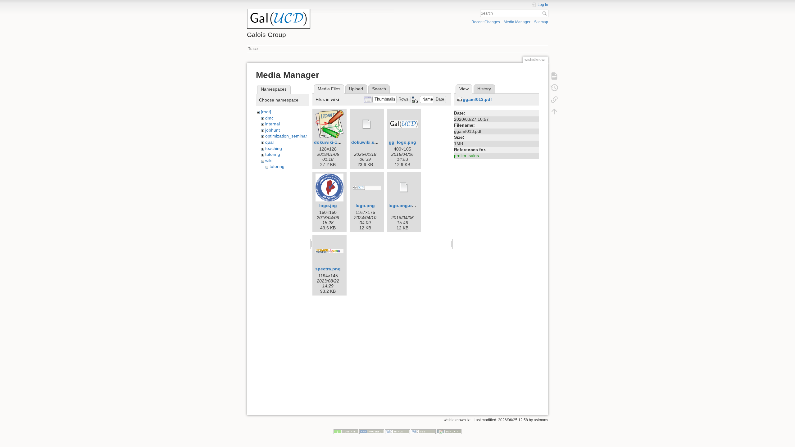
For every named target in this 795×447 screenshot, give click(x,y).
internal (272, 123)
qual (269, 142)
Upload (356, 88)
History (484, 88)
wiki (268, 160)
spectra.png (328, 268)
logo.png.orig (402, 205)
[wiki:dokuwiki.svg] (366, 124)
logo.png (365, 205)
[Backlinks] (554, 99)
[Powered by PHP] (371, 431)
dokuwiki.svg (365, 142)
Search (545, 13)
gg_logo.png (402, 142)
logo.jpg (328, 205)
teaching (273, 148)
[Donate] (346, 431)
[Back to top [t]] (554, 111)
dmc (269, 117)
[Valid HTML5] (397, 431)
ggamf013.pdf (477, 99)
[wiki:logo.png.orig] (404, 187)
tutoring (272, 154)
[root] (266, 111)
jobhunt (272, 130)
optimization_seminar (286, 135)
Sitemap (541, 22)
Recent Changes (485, 22)
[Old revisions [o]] (554, 87)
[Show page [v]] (554, 76)
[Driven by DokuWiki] (449, 431)
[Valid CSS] (423, 431)
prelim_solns (466, 155)
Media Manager (517, 22)
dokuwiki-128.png (333, 142)
